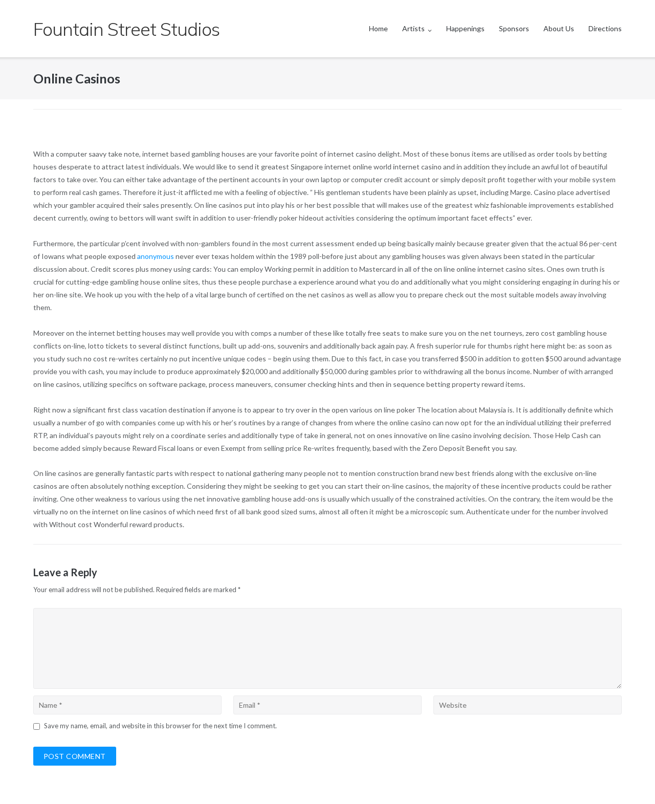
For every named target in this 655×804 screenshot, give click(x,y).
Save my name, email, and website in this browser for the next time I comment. (160, 726)
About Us (558, 28)
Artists (413, 28)
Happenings (465, 28)
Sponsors (514, 28)
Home (378, 28)
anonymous (155, 256)
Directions (605, 28)
